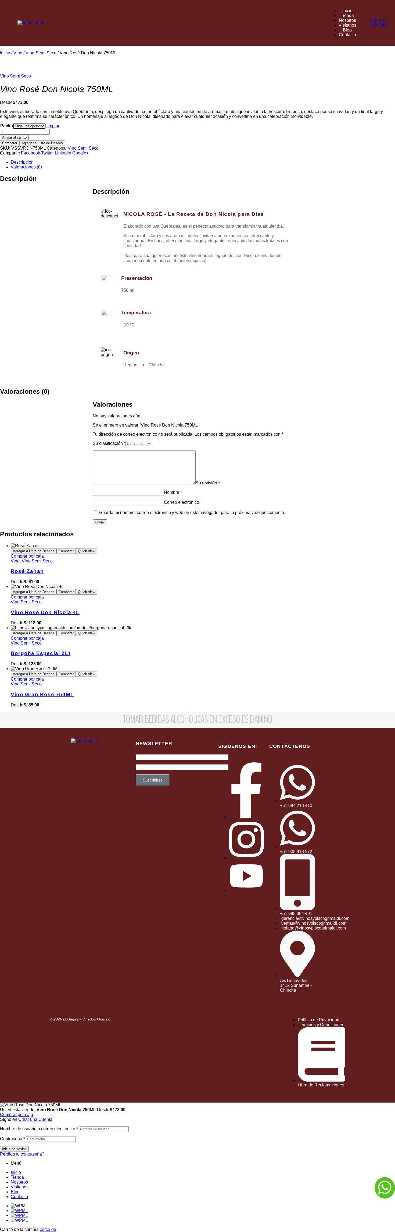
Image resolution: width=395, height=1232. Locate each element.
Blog (15, 1191)
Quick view (86, 551)
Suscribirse (153, 780)
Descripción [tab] (18, 178)
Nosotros (19, 1182)
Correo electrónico (183, 502)
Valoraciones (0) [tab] (24, 391)
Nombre (173, 492)
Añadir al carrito (14, 137)
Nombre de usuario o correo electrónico (39, 1129)
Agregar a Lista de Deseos (42, 143)
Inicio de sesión (14, 1149)
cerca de (48, 1229)
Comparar (9, 143)
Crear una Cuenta (35, 1119)
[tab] (203, 162)
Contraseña (12, 1138)
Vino (17, 53)
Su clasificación (109, 443)
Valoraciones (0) (26, 167)
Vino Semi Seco (41, 53)
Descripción (22, 162)
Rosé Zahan (27, 571)
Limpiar (52, 126)
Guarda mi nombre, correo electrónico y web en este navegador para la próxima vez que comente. (192, 512)
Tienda (17, 1177)
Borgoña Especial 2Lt (40, 653)
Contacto (19, 1196)
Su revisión (208, 483)
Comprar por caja (27, 556)
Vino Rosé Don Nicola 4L (45, 612)
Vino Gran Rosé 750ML (42, 694)
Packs (6, 126)
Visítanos (19, 1187)
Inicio (5, 53)
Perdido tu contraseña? (22, 1154)
